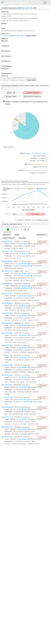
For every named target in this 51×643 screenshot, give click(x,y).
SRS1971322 (8, 251)
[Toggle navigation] (45, 2)
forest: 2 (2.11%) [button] (39, 167)
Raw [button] (14, 214)
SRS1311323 (8, 397)
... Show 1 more (31, 36)
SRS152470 (8, 385)
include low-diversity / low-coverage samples (32, 220)
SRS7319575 (8, 293)
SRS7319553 (8, 345)
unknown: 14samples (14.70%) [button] (36, 170)
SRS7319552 (8, 417)
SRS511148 (8, 355)
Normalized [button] (35, 214)
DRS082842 (8, 284)
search (26, 244)
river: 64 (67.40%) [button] (39, 156)
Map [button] (14, 93)
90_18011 (26, 8)
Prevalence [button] (37, 96)
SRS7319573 (8, 313)
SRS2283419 (8, 303)
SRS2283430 (8, 375)
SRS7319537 (8, 365)
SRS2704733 (8, 271)
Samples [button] (36, 93)
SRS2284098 (8, 407)
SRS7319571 (8, 427)
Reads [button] (14, 96)
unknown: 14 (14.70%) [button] (37, 161)
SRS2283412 (8, 323)
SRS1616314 (8, 242)
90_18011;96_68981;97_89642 (11, 36)
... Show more (31, 80)
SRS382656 (8, 261)
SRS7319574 (8, 437)
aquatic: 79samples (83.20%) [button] (36, 153)
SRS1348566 (8, 333)
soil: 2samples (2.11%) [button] (38, 164)
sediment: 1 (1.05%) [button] (38, 158)
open (20, 244)
